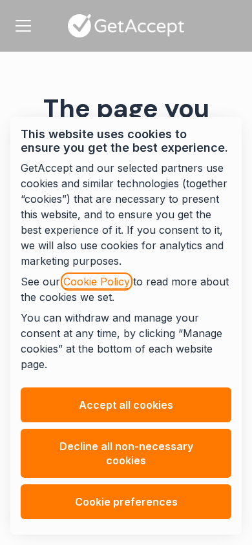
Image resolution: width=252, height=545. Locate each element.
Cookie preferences (126, 501)
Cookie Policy (96, 281)
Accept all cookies (126, 404)
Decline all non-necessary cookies (126, 453)
